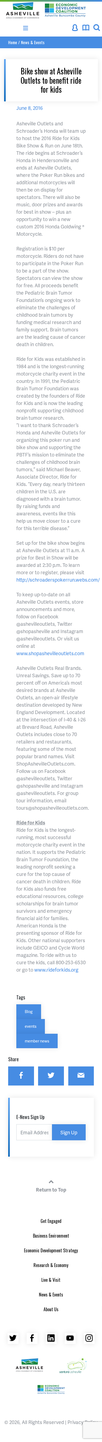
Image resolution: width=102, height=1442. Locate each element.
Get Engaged (51, 1221)
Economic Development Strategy (51, 1250)
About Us (51, 1309)
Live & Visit (50, 1280)
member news (37, 1041)
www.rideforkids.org (56, 969)
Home (12, 42)
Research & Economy (50, 1265)
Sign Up (68, 1132)
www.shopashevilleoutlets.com (50, 653)
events (30, 1026)
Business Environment (51, 1235)
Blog (29, 1011)
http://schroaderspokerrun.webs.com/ (58, 579)
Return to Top (51, 1189)
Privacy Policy (82, 1422)
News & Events (33, 42)
